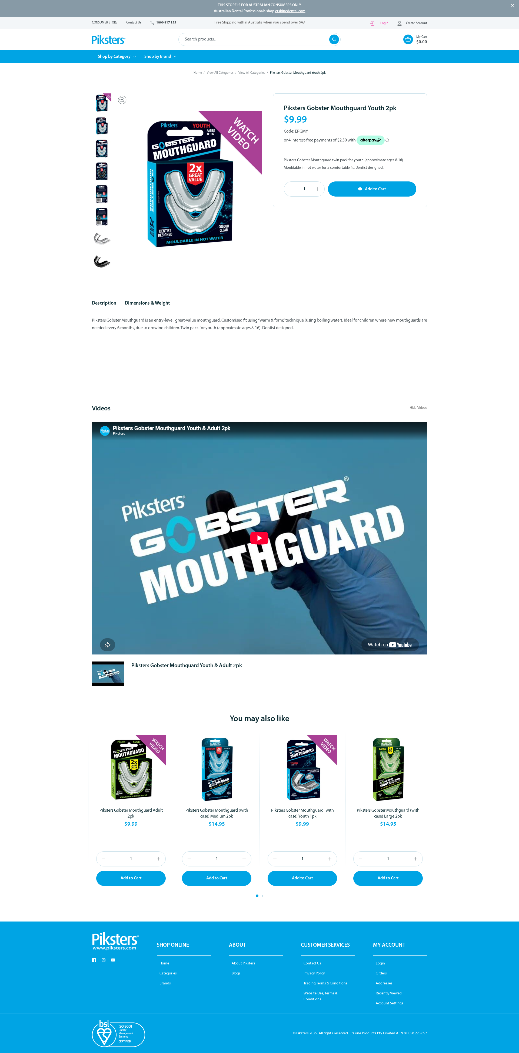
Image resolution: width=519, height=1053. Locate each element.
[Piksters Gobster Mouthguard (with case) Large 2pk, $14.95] (388, 769)
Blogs (236, 973)
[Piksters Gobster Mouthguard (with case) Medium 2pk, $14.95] (216, 769)
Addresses (384, 983)
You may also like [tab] (259, 719)
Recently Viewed (389, 993)
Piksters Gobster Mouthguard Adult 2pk (131, 813)
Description (104, 303)
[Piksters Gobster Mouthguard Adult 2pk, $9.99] (131, 769)
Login (384, 23)
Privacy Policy (314, 973)
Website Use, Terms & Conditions (320, 996)
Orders (381, 973)
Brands (165, 983)
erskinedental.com (290, 11)
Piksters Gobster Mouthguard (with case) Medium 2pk (216, 813)
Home (164, 963)
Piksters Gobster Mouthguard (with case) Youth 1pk (302, 813)
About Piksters (243, 963)
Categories (168, 973)
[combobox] (259, 39)
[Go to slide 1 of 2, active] (257, 896)
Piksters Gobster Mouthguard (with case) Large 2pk (388, 813)
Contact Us (312, 963)
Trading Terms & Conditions (325, 983)
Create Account (416, 23)
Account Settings (389, 1003)
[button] (115, 941)
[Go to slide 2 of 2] (262, 896)
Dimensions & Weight (147, 303)
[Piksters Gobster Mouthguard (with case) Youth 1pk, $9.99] (302, 769)
